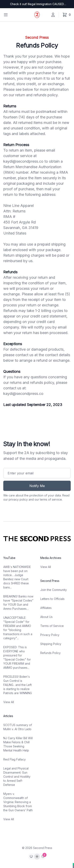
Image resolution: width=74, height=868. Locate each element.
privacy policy (18, 499)
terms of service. (51, 499)
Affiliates (46, 608)
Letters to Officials (52, 599)
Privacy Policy (49, 635)
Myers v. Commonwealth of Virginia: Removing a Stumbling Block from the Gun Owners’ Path (18, 802)
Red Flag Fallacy (14, 759)
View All (8, 702)
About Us (46, 617)
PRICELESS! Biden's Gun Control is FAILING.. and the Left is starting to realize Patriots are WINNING (17, 685)
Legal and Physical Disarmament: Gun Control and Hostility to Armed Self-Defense (16, 776)
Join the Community (53, 590)
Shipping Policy (50, 644)
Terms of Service (52, 626)
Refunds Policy (50, 653)
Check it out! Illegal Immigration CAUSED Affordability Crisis (37, 4)
